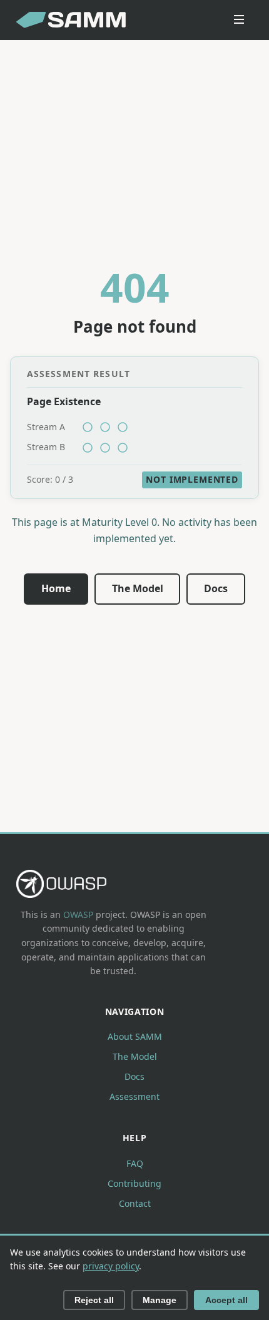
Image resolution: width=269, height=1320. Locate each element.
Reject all (94, 1300)
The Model (137, 588)
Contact (135, 1203)
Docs (216, 588)
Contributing (134, 1183)
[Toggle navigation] (239, 20)
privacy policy (111, 1266)
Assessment (134, 1096)
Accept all (226, 1300)
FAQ (134, 1163)
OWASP (78, 914)
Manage (159, 1300)
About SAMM (135, 1036)
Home (56, 588)
